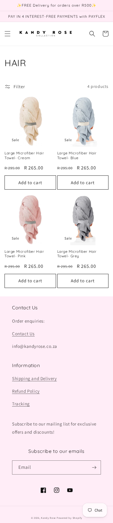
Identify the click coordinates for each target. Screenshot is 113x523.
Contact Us (23, 333)
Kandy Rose (48, 517)
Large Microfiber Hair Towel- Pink (24, 253)
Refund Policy (26, 391)
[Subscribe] (94, 467)
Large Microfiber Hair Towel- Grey (77, 253)
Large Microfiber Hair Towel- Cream (24, 155)
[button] (7, 33)
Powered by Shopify (69, 517)
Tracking (21, 404)
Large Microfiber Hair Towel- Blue (77, 155)
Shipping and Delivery (34, 378)
